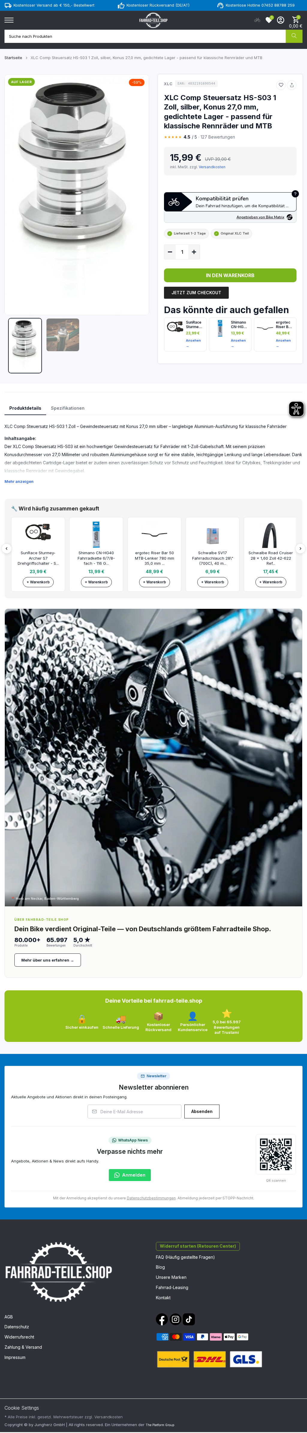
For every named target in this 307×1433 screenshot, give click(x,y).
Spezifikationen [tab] (68, 408)
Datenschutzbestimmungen (151, 1198)
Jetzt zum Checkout (196, 292)
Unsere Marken (171, 1277)
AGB (8, 1316)
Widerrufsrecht (19, 1336)
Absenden (202, 1111)
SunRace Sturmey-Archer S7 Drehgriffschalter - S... (38, 558)
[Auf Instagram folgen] (175, 1319)
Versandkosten (212, 167)
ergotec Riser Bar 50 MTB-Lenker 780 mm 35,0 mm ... (154, 558)
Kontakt (163, 1297)
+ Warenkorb (38, 582)
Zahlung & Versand (23, 1347)
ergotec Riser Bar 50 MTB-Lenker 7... (284, 324)
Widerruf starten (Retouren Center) (198, 1246)
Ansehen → (193, 343)
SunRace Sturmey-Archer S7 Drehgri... (195, 324)
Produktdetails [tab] (25, 408)
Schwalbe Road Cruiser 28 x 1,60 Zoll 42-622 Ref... (271, 558)
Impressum (14, 1357)
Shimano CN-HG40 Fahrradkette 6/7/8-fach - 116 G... (96, 558)
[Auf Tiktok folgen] (189, 1319)
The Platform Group (160, 1425)
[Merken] (281, 85)
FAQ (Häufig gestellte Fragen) (185, 1257)
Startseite (13, 57)
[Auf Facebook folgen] (162, 1319)
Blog (160, 1267)
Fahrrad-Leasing (172, 1287)
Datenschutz (16, 1326)
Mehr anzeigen (19, 481)
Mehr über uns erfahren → (47, 960)
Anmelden (133, 1175)
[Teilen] (292, 85)
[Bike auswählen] (257, 20)
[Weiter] (300, 548)
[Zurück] (6, 548)
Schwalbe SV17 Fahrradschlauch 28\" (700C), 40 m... (212, 558)
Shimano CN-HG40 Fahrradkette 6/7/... (240, 324)
